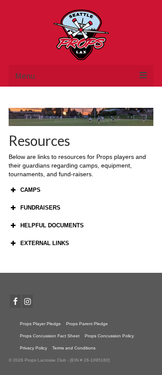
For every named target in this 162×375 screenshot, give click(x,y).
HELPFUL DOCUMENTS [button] (52, 225)
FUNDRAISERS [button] (40, 207)
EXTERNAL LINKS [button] (44, 243)
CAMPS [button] (30, 190)
